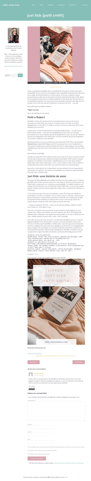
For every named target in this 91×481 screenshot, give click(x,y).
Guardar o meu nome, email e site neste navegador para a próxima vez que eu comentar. (57, 447)
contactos (85, 5)
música (73, 356)
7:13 (62, 83)
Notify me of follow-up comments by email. (43, 450)
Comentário (32, 400)
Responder (31, 389)
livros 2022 (66, 356)
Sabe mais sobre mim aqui (13, 66)
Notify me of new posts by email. (40, 454)
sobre (41, 5)
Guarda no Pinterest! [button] (35, 354)
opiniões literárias (55, 87)
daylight (50, 5)
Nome (30, 424)
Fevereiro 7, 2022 (52, 83)
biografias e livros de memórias (46, 356)
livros (60, 356)
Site (29, 439)
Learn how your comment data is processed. (69, 463)
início (33, 5)
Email (30, 432)
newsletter (61, 5)
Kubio (66, 477)
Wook (36, 254)
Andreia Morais (39, 373)
